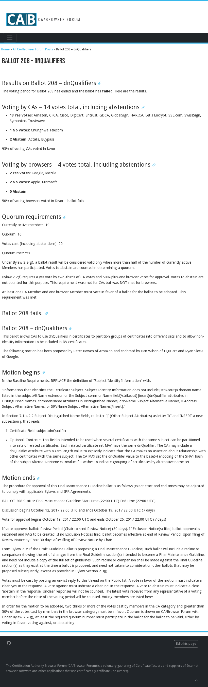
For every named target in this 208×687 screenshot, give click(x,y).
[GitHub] (9, 643)
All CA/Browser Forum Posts (33, 49)
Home (5, 49)
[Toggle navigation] (9, 38)
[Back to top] (196, 680)
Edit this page (186, 643)
